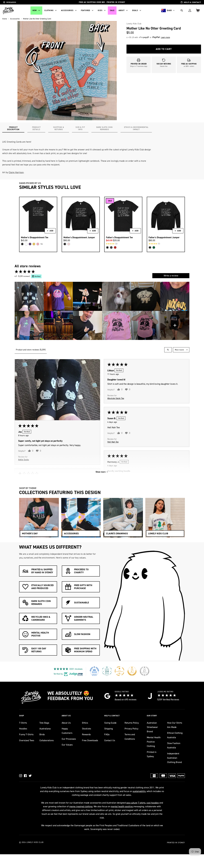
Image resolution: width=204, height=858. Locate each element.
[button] (149, 37)
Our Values (67, 744)
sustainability (139, 791)
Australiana (45, 728)
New (35, 10)
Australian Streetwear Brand (152, 727)
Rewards (86, 734)
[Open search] (168, 349)
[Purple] (30, 244)
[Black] (22, 244)
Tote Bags (44, 722)
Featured (85, 10)
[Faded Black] (111, 247)
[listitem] (29, 296)
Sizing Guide (110, 722)
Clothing (48, 10)
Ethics (85, 722)
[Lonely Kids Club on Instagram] (20, 775)
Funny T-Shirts (26, 734)
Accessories (67, 10)
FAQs (106, 734)
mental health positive (122, 806)
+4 (41, 244)
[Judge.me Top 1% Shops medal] (132, 671)
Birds (42, 734)
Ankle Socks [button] (23, 459)
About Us (66, 722)
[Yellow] (34, 244)
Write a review (171, 275)
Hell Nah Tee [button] (113, 441)
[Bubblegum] (37, 244)
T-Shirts (23, 722)
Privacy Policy (131, 728)
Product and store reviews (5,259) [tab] (31, 349)
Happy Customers (67, 730)
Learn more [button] (165, 37)
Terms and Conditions (130, 736)
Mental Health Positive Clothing (154, 742)
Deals (135, 10)
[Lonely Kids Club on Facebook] (25, 775)
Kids (100, 10)
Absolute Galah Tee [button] (115, 398)
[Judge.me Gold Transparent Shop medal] (119, 671)
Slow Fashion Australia (173, 745)
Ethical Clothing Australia (174, 735)
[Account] (190, 10)
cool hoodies (153, 802)
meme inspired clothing (80, 806)
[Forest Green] (153, 247)
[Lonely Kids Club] (8, 10)
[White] (26, 244)
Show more (101, 471)
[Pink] (68, 244)
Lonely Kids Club (133, 23)
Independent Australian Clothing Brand (174, 758)
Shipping (108, 728)
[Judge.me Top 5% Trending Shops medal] (144, 671)
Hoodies (23, 728)
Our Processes (69, 738)
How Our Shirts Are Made (174, 725)
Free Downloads (90, 740)
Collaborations (46, 740)
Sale (112, 10)
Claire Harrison (16, 172)
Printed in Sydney (151, 754)
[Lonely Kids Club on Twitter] (30, 775)
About (122, 10)
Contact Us (109, 740)
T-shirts (141, 802)
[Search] (182, 10)
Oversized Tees (26, 740)
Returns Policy (132, 722)
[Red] (115, 247)
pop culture (131, 802)
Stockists (86, 728)
